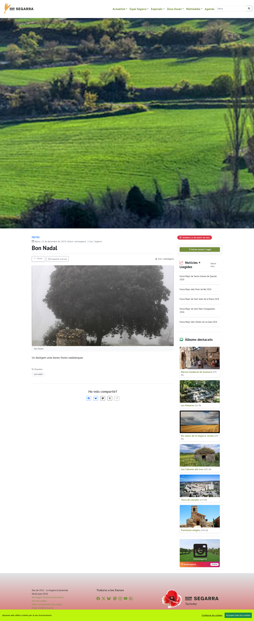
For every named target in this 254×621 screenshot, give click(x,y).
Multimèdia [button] (193, 9)
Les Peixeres (191, 405)
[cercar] (249, 8)
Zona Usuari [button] (174, 9)
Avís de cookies (39, 600)
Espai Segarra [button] (138, 9)
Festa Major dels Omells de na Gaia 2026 (198, 321)
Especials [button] (156, 9)
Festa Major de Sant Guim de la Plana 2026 (199, 299)
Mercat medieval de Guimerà (199, 373)
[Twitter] (109, 398)
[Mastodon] (102, 398)
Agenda (209, 9)
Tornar (39, 258)
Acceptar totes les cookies (238, 615)
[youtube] (125, 598)
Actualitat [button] (119, 9)
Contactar (49, 607)
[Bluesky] (95, 398)
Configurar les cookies (212, 615)
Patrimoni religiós (194, 530)
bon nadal (38, 374)
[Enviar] (117, 398)
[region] (127, 615)
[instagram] (120, 598)
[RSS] (131, 598)
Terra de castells (194, 499)
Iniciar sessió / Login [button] (201, 249)
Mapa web (37, 607)
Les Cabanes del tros (196, 469)
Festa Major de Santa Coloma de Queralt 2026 (198, 278)
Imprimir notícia (59, 259)
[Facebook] (88, 398)
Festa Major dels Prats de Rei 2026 (195, 289)
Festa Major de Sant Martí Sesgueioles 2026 (197, 310)
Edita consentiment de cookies (47, 604)
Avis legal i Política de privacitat (47, 597)
